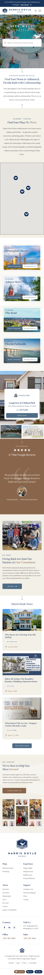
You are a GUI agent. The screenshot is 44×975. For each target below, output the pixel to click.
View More (10, 586)
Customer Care (28, 889)
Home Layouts (10, 686)
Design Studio (27, 868)
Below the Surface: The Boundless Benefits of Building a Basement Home (21, 680)
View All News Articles (22, 746)
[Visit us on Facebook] (4, 927)
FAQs (25, 896)
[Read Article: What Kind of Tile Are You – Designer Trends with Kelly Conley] (22, 708)
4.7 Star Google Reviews (22, 454)
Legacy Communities (9, 910)
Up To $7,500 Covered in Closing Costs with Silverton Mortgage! (22, 3)
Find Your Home (7, 868)
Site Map (11, 963)
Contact (26, 899)
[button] (15, 178)
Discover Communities (14, 266)
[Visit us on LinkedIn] (9, 927)
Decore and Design (12, 730)
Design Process (28, 871)
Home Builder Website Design (16, 959)
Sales (30, 972)
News (4, 899)
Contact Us (20, 972)
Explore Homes (22, 415)
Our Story (5, 889)
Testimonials (6, 896)
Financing (5, 871)
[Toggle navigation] (40, 10)
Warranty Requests (29, 893)
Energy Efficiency (29, 878)
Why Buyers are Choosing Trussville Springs (20, 636)
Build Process (27, 875)
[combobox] (22, 43)
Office (39, 972)
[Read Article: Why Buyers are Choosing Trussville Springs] (22, 620)
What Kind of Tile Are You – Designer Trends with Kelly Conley (21, 724)
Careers (5, 906)
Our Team (5, 893)
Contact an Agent (13, 790)
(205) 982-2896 (8, 938)
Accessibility (32, 963)
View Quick (30, 266)
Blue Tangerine (32, 959)
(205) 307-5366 (29, 938)
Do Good (5, 903)
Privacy (24, 963)
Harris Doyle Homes (12, 641)
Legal (18, 963)
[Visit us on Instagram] (14, 927)
